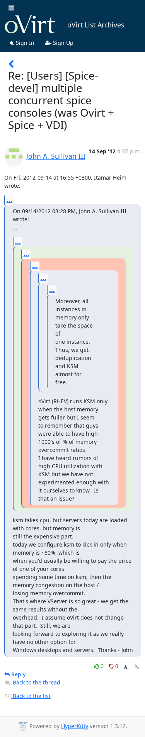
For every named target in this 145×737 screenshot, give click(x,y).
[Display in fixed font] (125, 667)
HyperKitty (74, 726)
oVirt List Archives (95, 24)
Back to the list (31, 696)
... (9, 199)
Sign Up (62, 42)
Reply (18, 674)
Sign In (24, 42)
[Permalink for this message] (137, 667)
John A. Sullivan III (55, 156)
